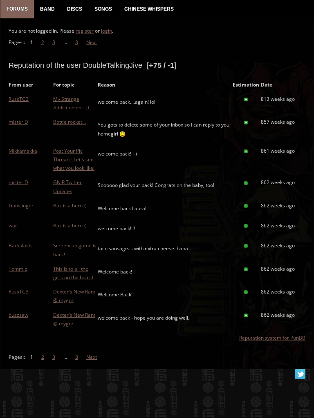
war (13, 225)
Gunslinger (21, 205)
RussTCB (19, 99)
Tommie (18, 268)
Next (91, 42)
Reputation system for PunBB (272, 337)
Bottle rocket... (69, 121)
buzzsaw (18, 314)
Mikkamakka (23, 150)
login (106, 30)
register (85, 30)
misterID (18, 121)
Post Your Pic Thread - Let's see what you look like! (73, 159)
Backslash (20, 245)
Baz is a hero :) (70, 205)
